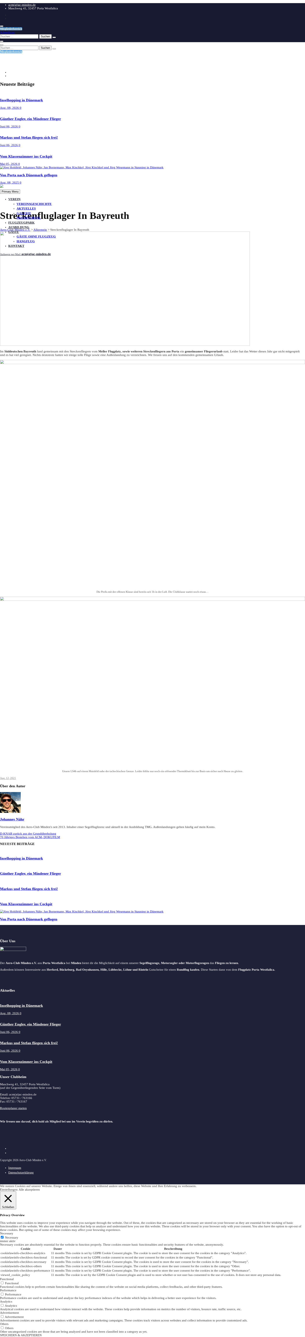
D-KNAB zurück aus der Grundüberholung (28, 833)
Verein (14, 199)
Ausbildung (18, 227)
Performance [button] (8, 1290)
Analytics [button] (6, 1301)
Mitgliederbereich (11, 28)
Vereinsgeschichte (34, 204)
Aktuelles (26, 208)
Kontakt (16, 246)
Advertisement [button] (9, 1312)
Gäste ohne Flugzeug (36, 236)
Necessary (11, 1237)
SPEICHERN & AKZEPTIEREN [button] (21, 1335)
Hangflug (26, 241)
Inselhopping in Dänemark (21, 100)
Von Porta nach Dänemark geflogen (28, 175)
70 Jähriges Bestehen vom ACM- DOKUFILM (30, 837)
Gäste (13, 232)
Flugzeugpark (21, 222)
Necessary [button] (6, 1233)
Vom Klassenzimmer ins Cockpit (26, 156)
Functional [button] (7, 1279)
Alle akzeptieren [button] (29, 1189)
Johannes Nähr (12, 819)
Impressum (14, 1167)
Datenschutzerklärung (21, 1172)
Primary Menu (10, 191)
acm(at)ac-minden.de (22, 4)
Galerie (24, 213)
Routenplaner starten (13, 1108)
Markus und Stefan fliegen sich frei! (29, 137)
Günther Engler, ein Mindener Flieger (30, 119)
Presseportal (29, 218)
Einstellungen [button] (9, 1189)
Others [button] (4, 1324)
